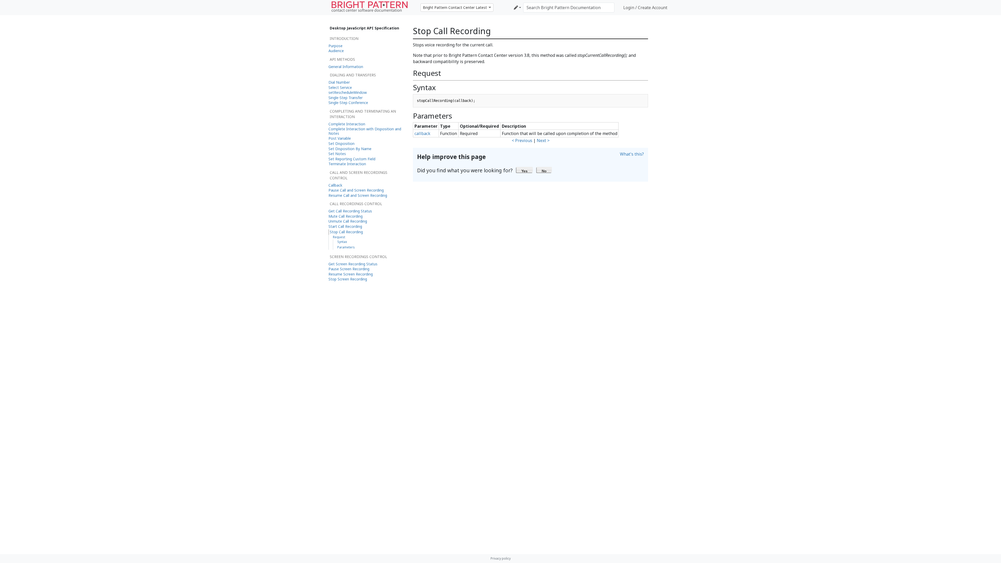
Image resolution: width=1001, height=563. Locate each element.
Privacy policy (501, 558)
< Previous (522, 140)
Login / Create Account (645, 7)
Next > (543, 140)
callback (422, 133)
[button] (524, 170)
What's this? (632, 154)
